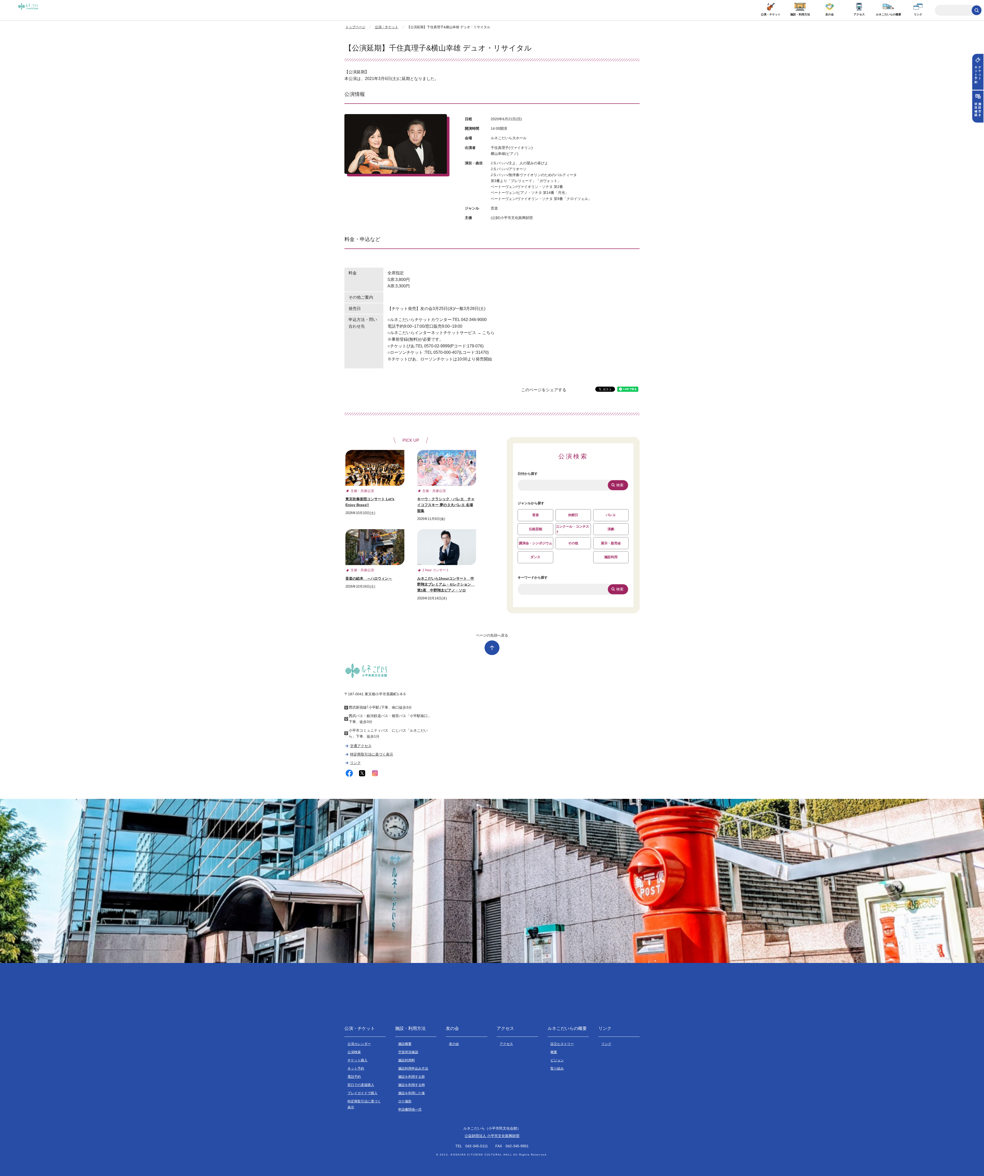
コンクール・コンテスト (572, 529)
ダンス (535, 557)
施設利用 (611, 557)
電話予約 (354, 1077)
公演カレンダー (359, 1044)
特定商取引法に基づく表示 (371, 754)
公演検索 (354, 1052)
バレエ (611, 515)
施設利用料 (406, 1060)
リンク (918, 14)
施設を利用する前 (411, 1077)
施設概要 (405, 1044)
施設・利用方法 (800, 14)
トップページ (355, 27)
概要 (553, 1052)
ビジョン (557, 1060)
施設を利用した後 (411, 1093)
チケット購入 (357, 1060)
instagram (375, 773)
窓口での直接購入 (360, 1085)
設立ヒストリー (562, 1044)
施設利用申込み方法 (413, 1068)
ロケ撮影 (405, 1101)
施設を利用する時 (411, 1085)
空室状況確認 (408, 1052)
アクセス (859, 14)
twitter (362, 773)
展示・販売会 (611, 543)
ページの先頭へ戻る (492, 635)
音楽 (535, 515)
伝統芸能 (535, 529)
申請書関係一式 (410, 1109)
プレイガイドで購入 (362, 1093)
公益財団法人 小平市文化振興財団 (492, 1136)
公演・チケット (771, 14)
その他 (573, 543)
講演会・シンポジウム (535, 543)
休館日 (573, 515)
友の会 (829, 14)
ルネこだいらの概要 (888, 14)
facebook (349, 773)
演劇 (611, 529)
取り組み (557, 1068)
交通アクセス (360, 746)
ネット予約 (355, 1068)
